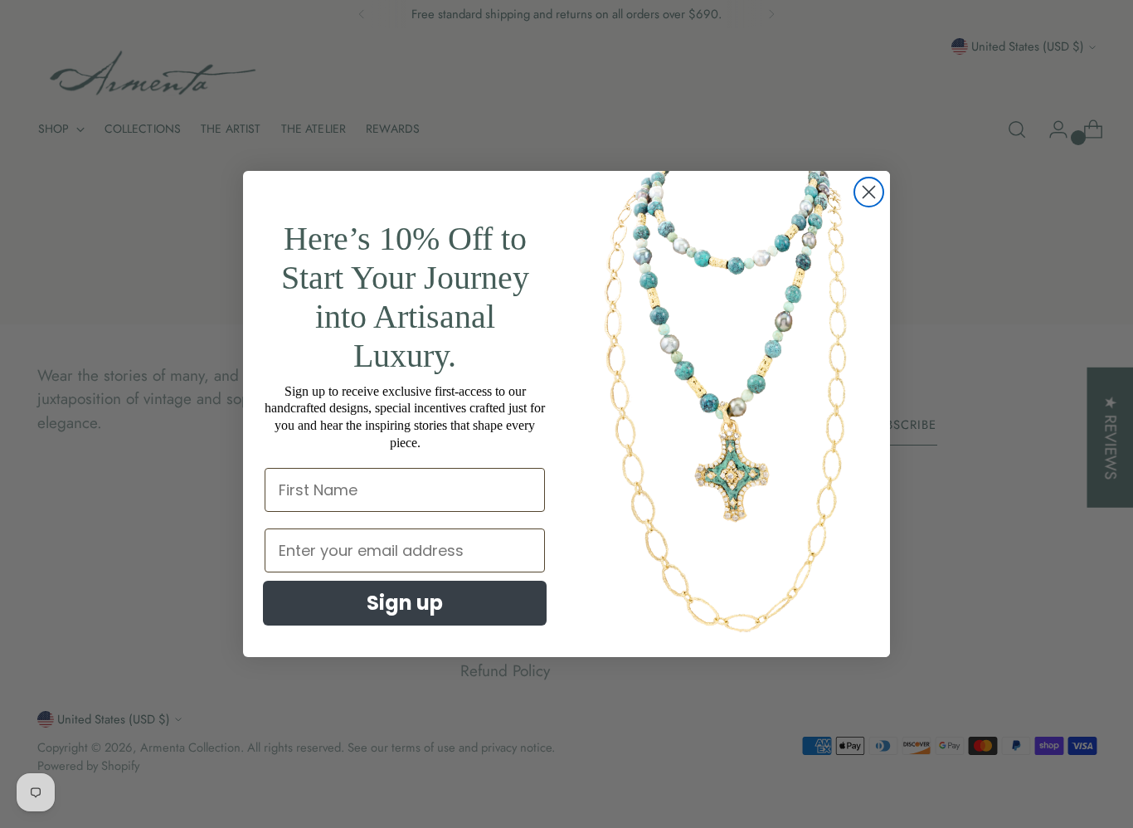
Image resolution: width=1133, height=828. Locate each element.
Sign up (405, 602)
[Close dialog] (868, 192)
